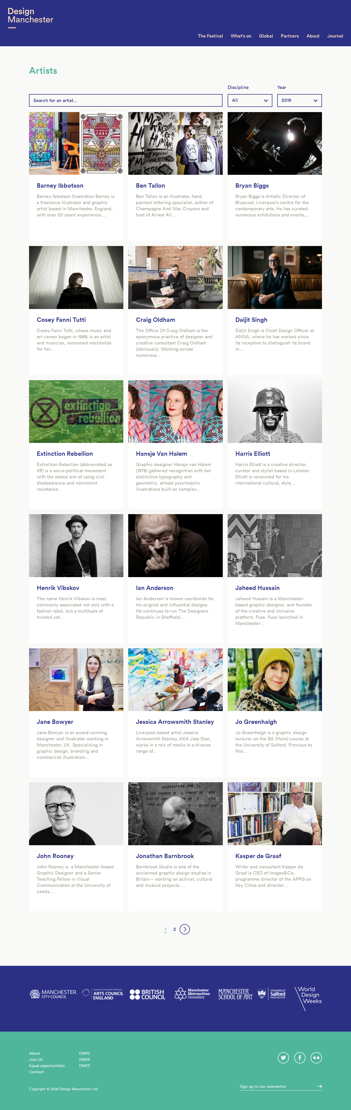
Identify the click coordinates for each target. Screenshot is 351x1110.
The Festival (210, 36)
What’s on (241, 36)
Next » (185, 929)
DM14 (84, 1059)
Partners (290, 36)
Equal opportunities (47, 1065)
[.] (318, 1086)
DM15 (84, 1053)
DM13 (84, 1065)
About (313, 36)
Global (266, 36)
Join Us (36, 1059)
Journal (335, 36)
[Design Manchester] (30, 23)
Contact (36, 1071)
